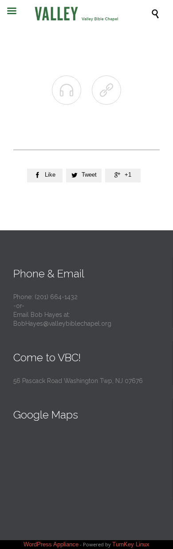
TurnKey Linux (130, 544)
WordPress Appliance (51, 544)
